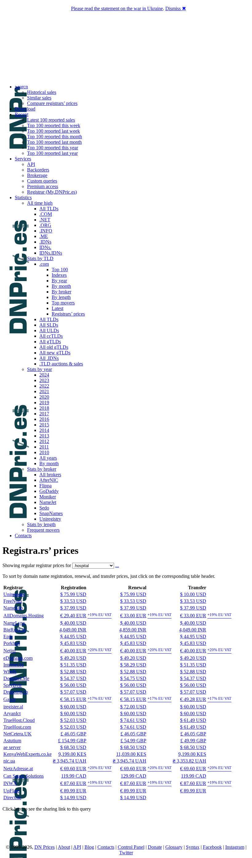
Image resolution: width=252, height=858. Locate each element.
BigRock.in (14, 629)
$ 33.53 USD (73, 601)
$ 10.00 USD (193, 594)
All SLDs (48, 325)
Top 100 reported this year (52, 147)
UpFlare (11, 790)
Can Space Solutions (23, 776)
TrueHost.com (17, 727)
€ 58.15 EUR (73, 699)
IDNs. (45, 247)
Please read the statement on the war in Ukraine (117, 8)
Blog (89, 847)
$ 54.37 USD (73, 678)
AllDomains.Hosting (23, 615)
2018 (44, 408)
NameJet (47, 502)
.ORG (45, 225)
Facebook (212, 847)
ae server (12, 747)
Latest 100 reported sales (51, 120)
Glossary (174, 847)
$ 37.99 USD (73, 607)
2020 (44, 397)
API (31, 164)
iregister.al (13, 706)
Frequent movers (43, 530)
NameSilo (13, 607)
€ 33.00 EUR (133, 615)
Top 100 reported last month (54, 142)
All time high (40, 203)
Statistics (23, 197)
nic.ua (9, 760)
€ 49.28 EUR (193, 699)
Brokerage (37, 175)
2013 (44, 435)
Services (23, 158)
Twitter (126, 852)
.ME (43, 236)
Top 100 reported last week (53, 131)
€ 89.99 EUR (73, 790)
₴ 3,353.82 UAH (189, 760)
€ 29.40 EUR (73, 615)
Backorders (38, 169)
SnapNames (51, 513)
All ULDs (49, 330)
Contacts (23, 535)
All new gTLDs (54, 352)
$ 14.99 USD (73, 797)
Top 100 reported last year (52, 153)
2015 (44, 424)
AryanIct (12, 713)
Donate (155, 847)
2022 (44, 386)
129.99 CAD (133, 776)
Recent (21, 114)
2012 (44, 441)
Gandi (9, 699)
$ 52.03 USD (73, 720)
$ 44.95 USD (73, 636)
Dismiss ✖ (175, 8)
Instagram (234, 847)
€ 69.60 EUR (73, 768)
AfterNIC (48, 480)
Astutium (12, 740)
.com (44, 264)
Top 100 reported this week (53, 125)
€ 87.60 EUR (73, 783)
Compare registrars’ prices (52, 103)
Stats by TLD (40, 258)
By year (59, 280)
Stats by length (41, 524)
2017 (44, 413)
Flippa (45, 485)
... (117, 565)
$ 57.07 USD (73, 692)
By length (61, 297)
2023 (44, 380)
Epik (8, 636)
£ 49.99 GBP (193, 740)
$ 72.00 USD (133, 706)
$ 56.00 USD (73, 685)
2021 (44, 391)
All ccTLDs (51, 336)
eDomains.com (18, 658)
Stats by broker (41, 469)
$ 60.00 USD (73, 706)
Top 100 (60, 269)
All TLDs (48, 208)
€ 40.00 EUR (73, 650)
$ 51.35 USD (73, 664)
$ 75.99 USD (73, 594)
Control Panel (131, 847)
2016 (44, 419)
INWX (10, 783)
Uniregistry (50, 519)
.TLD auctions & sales (61, 363)
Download (25, 108)
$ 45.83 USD (73, 643)
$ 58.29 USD (133, 664)
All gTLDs (50, 341)
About (64, 847)
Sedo (44, 507)
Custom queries (42, 180)
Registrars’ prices (68, 313)
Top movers (63, 302)
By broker (61, 291)
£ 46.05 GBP (73, 733)
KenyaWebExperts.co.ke (27, 754)
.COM (45, 214)
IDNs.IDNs (50, 253)
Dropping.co (15, 692)
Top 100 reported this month (54, 136)
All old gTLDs (53, 347)
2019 (44, 402)
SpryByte (12, 685)
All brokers (50, 474)
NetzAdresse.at (18, 768)
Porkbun (11, 643)
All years (48, 458)
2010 (44, 452)
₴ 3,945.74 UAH (69, 760)
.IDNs (45, 241)
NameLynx (14, 623)
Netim (9, 650)
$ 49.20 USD (73, 658)
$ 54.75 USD (133, 678)
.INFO (45, 230)
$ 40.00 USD (73, 623)
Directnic (12, 797)
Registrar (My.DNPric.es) (52, 192)
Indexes (59, 275)
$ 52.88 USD (73, 671)
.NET (44, 219)
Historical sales (41, 92)
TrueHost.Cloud (19, 720)
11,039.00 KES (131, 754)
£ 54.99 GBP (133, 740)
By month (61, 286)
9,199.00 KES (72, 754)
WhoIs (9, 671)
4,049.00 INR (72, 629)
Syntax (192, 847)
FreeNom (12, 601)
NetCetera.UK (17, 733)
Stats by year (39, 369)
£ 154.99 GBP (72, 740)
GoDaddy (49, 491)
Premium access (42, 186)
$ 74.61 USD (133, 720)
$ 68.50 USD (73, 747)
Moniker (47, 496)
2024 (44, 374)
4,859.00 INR (132, 629)
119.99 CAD (73, 776)
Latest (57, 308)
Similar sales (39, 97)
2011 (44, 446)
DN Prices (44, 847)
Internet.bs (13, 664)
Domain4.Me (16, 678)
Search (21, 86)
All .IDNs (49, 358)
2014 (44, 430)
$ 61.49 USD (193, 720)
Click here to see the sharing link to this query (46, 809)
